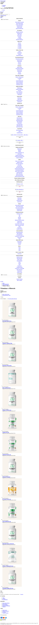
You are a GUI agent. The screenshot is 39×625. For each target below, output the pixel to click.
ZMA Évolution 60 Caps (6, 521)
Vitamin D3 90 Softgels (6, 476)
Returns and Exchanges (6, 605)
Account (1, 281)
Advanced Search (3, 15)
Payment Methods (5, 604)
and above (6, 295)
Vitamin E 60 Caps (5, 432)
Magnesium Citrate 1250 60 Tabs (8, 543)
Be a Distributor (5, 599)
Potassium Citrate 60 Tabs (6, 365)
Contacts (3, 598)
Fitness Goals (4, 610)
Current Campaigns (5, 611)
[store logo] (9, 8)
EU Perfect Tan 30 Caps (6, 499)
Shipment (3, 606)
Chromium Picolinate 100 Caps (7, 588)
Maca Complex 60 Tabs (6, 387)
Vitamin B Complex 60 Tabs (7, 343)
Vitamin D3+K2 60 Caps (6, 454)
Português (4, 5)
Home (3, 283)
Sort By (1, 298)
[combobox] (5, 14)
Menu (1, 17)
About (3, 597)
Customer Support (5, 612)
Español (3, 6)
